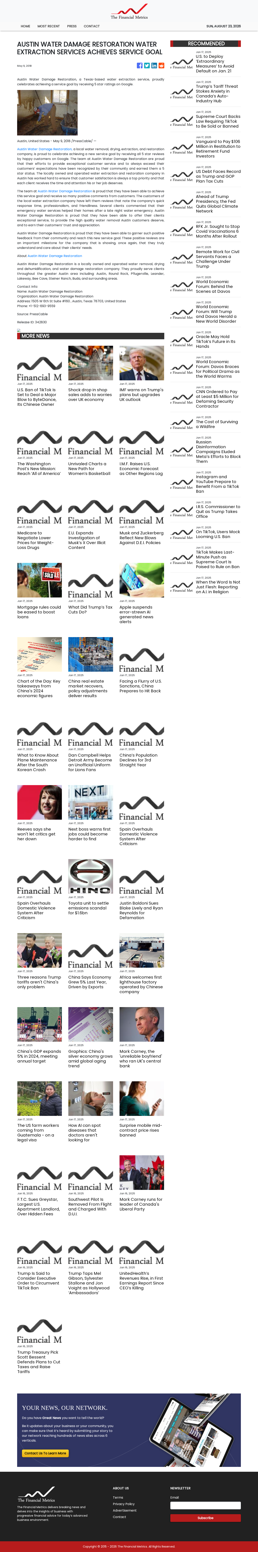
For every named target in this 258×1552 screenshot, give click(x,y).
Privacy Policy (124, 1504)
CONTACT (92, 26)
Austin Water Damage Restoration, (44, 149)
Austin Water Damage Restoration (65, 191)
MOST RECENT (48, 26)
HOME (25, 26)
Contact (119, 1517)
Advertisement (125, 1510)
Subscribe (205, 1518)
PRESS (72, 26)
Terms (118, 1497)
